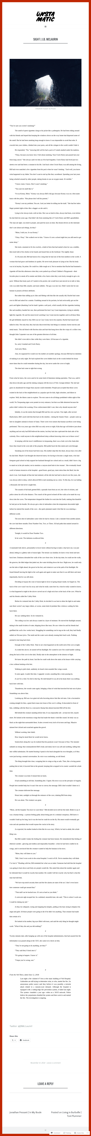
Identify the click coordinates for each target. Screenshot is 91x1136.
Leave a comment (54, 1063)
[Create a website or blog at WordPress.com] (45, 1130)
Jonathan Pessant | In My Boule (26, 1112)
